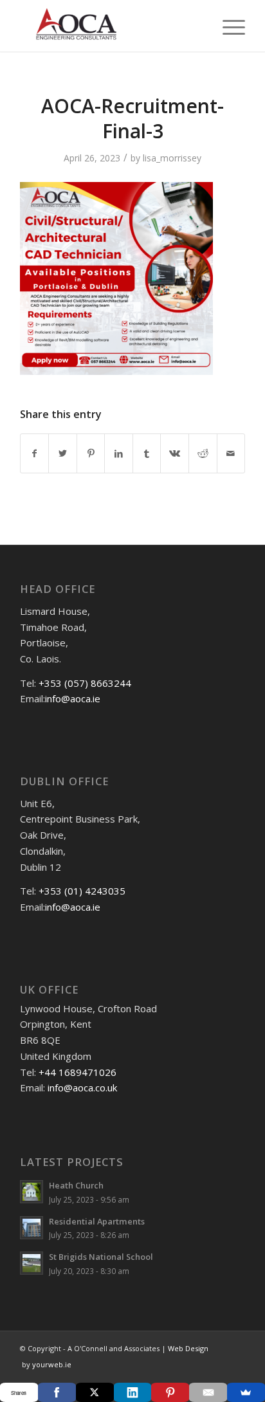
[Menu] (227, 25)
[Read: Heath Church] (31, 1191)
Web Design (187, 1348)
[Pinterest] (170, 1392)
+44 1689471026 (77, 1072)
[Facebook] (57, 1392)
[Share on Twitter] (63, 453)
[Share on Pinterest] (91, 453)
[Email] (208, 1392)
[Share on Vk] (174, 453)
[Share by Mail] (231, 453)
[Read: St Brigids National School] (31, 1263)
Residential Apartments (97, 1221)
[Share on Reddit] (203, 453)
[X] (95, 1392)
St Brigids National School (101, 1256)
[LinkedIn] (133, 1392)
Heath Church (76, 1185)
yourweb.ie (51, 1364)
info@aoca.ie (72, 698)
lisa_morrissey (172, 158)
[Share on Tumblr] (147, 453)
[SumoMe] (246, 1392)
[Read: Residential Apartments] (31, 1227)
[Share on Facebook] (35, 453)
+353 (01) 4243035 (82, 890)
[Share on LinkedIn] (118, 453)
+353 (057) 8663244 (85, 683)
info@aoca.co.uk (82, 1087)
